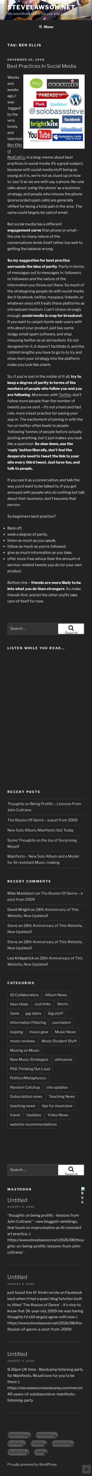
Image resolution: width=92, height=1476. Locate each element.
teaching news (22, 1106)
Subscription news (26, 1096)
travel (15, 1115)
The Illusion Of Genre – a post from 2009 (42, 820)
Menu (48, 27)
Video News (58, 1115)
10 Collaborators (24, 995)
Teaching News (62, 1096)
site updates (57, 1087)
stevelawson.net (41, 7)
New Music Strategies (29, 1059)
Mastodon (19, 1189)
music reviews (22, 1041)
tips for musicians (57, 1106)
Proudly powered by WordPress (32, 1464)
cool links (43, 1004)
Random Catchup (25, 1087)
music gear (39, 1032)
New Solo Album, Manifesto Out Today (40, 830)
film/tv (62, 1004)
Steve (12, 925)
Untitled (17, 1200)
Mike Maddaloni (21, 893)
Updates (33, 1115)
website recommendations (33, 1124)
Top (86, 1469)
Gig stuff (55, 1013)
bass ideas (19, 1004)
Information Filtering (28, 1022)
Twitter (65, 395)
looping (16, 1032)
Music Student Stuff (59, 1041)
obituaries (63, 1059)
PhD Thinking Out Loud (30, 1069)
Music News (65, 1032)
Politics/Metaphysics (28, 1078)
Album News (56, 995)
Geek (14, 1013)
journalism (62, 1022)
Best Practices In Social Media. (42, 66)
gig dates (33, 1013)
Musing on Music (24, 1050)
